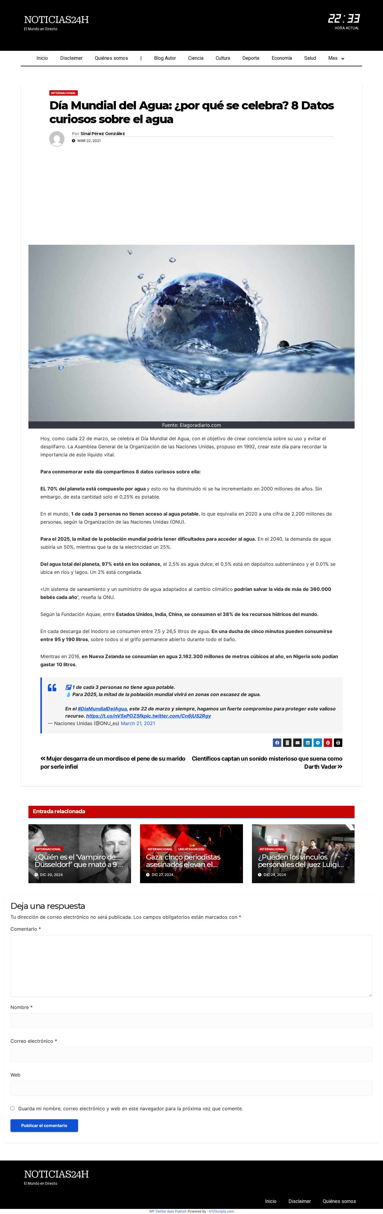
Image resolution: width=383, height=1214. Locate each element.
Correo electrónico (33, 1041)
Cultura (223, 58)
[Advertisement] (191, 194)
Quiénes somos (111, 58)
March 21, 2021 (138, 723)
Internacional (63, 93)
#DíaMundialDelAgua (102, 709)
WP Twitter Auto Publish (168, 1211)
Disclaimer (71, 58)
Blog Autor (165, 58)
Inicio (42, 58)
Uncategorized (191, 849)
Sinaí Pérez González (102, 133)
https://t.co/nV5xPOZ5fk (115, 716)
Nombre (21, 1007)
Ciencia (195, 58)
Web (15, 1075)
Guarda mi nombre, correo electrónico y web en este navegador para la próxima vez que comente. (130, 1108)
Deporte (250, 58)
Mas (333, 58)
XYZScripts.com (221, 1211)
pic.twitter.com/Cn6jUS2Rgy (177, 716)
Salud (310, 58)
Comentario (25, 929)
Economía (282, 58)
